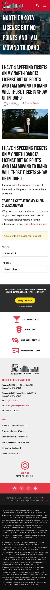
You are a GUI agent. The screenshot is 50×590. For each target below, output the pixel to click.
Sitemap (44, 500)
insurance (27, 185)
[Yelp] (28, 488)
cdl (10, 189)
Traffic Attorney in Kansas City (14, 425)
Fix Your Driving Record (11, 448)
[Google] (35, 488)
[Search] (37, 5)
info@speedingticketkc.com (18, 406)
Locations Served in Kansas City (15, 437)
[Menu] (45, 5)
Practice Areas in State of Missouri (15, 442)
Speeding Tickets (32, 103)
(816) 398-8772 (25, 300)
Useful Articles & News (11, 454)
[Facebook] (14, 488)
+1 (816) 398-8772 (13, 401)
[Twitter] (21, 488)
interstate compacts (35, 223)
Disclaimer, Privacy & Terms (13, 431)
